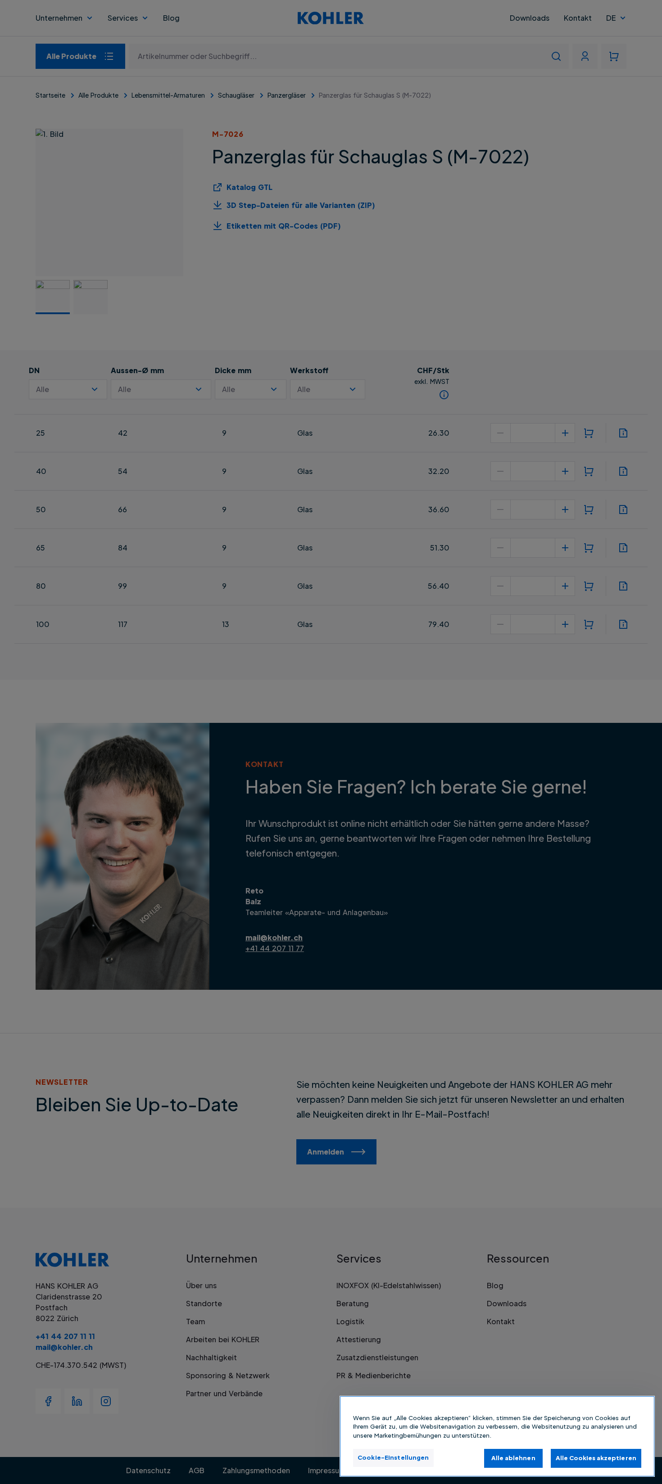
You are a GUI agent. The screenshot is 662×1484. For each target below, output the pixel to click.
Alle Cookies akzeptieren (596, 1457)
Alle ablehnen (513, 1457)
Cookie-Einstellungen (393, 1457)
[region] (497, 1436)
